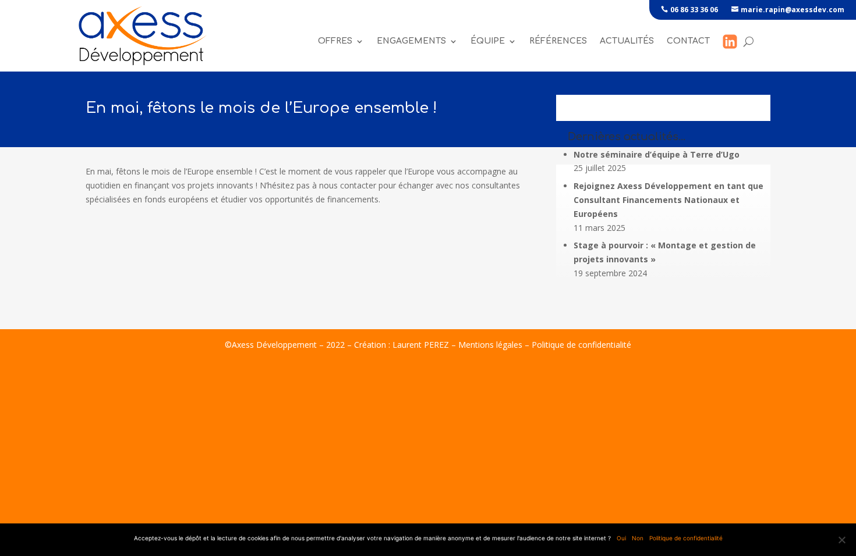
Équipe (488, 41)
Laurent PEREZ (420, 344)
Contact (688, 41)
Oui (621, 537)
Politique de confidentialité (581, 344)
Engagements (411, 41)
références (558, 41)
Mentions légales (490, 344)
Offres (335, 41)
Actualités (627, 41)
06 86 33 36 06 (694, 10)
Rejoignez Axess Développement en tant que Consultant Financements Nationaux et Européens (668, 199)
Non (637, 537)
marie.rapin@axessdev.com (792, 10)
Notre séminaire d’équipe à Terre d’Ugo (657, 154)
